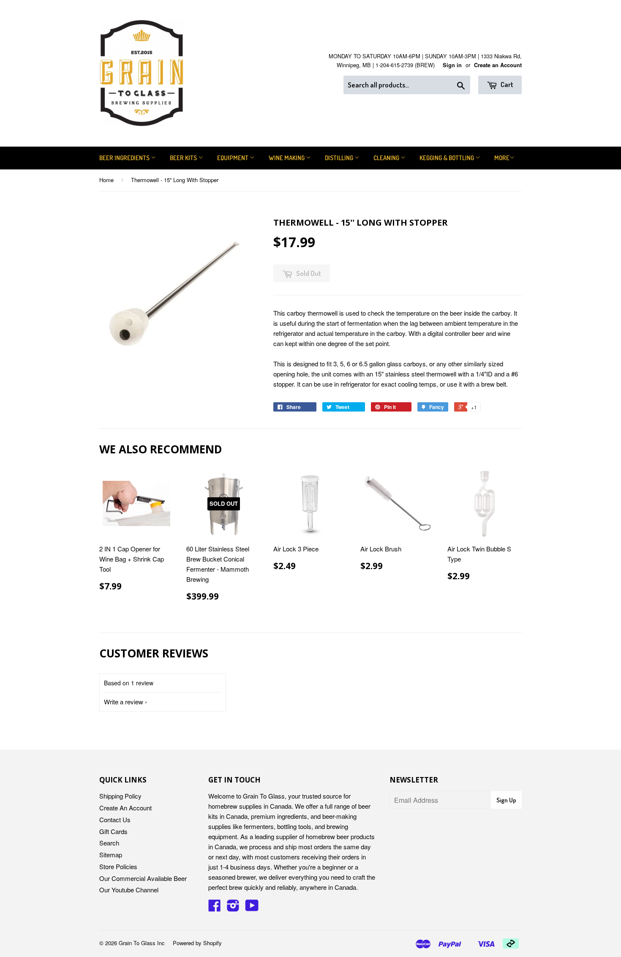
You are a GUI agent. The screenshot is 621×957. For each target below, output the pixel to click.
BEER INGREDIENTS (125, 158)
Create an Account (498, 65)
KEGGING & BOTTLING (447, 158)
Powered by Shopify (197, 943)
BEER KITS (184, 158)
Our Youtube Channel (128, 889)
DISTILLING (339, 158)
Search (109, 842)
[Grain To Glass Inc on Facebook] (214, 907)
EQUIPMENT (233, 158)
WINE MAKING (287, 158)
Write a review (123, 701)
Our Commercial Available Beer (143, 878)
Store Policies (118, 866)
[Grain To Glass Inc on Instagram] (233, 907)
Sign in (452, 65)
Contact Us (115, 819)
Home (106, 180)
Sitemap (110, 854)
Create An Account (125, 807)
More (501, 158)
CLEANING (386, 158)
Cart (506, 84)
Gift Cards (113, 831)
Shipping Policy (120, 795)
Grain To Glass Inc (142, 943)
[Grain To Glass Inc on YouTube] (252, 907)
